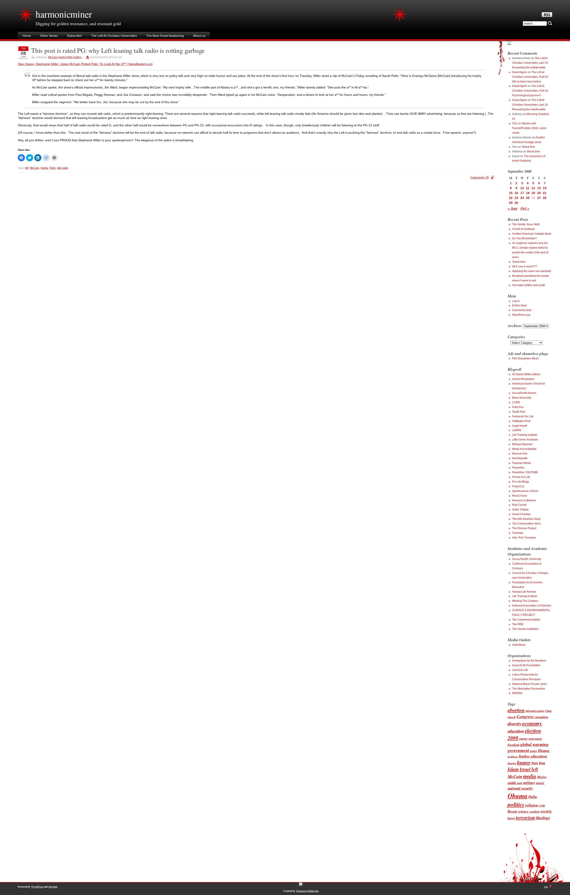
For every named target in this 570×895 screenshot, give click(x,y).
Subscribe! (74, 35)
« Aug (512, 208)
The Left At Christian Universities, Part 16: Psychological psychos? (530, 90)
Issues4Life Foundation (526, 665)
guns (533, 750)
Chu (514, 123)
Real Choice (519, 495)
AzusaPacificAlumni (524, 393)
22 (511, 198)
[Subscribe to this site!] (547, 16)
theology (543, 818)
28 (544, 198)
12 (533, 188)
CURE (516, 402)
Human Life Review (524, 591)
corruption (541, 717)
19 (533, 193)
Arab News (518, 644)
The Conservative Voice (526, 523)
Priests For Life (521, 477)
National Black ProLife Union (529, 684)
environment (535, 739)
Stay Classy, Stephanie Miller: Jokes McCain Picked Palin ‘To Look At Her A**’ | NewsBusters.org (85, 64)
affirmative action (534, 711)
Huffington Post (521, 421)
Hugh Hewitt (519, 425)
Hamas (544, 750)
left (26, 168)
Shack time (528, 146)
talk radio (62, 168)
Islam (513, 769)
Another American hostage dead (531, 233)
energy (523, 738)
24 (522, 198)
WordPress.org (521, 314)
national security (520, 788)
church (512, 717)
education (516, 731)
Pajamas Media (521, 463)
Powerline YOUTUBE (525, 472)
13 (539, 188)
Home (26, 35)
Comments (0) (479, 177)
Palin (69, 57)
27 (539, 198)
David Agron (519, 72)
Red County (519, 504)
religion (531, 805)
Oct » (525, 208)
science (523, 811)
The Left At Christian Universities (114, 35)
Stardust (52, 887)
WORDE (517, 693)
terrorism (525, 817)
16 (516, 193)
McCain (52, 57)
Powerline (518, 467)
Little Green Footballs (525, 439)
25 (527, 198)
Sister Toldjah (520, 509)
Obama (517, 795)
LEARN (516, 430)
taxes (511, 817)
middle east (515, 783)
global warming (534, 744)
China (548, 711)
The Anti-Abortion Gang (526, 518)
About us (199, 35)
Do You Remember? (524, 238)
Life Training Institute (524, 434)
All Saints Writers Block (526, 374)
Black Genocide (521, 397)
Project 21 (518, 486)
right (542, 805)
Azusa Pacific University (526, 559)
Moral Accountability (524, 449)
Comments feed (521, 310)
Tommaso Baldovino (307, 891)
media (62, 57)
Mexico (541, 777)
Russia (512, 811)
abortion (516, 710)
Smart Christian (521, 514)
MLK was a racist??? (524, 266)
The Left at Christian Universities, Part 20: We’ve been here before (530, 77)
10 (522, 188)
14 (544, 188)
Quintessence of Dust (525, 491)
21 (544, 193)
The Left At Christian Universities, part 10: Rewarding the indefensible (530, 63)
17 (522, 193)
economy (532, 723)
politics (77, 57)
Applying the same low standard (531, 271)
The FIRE (517, 624)
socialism (534, 811)
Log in (516, 301)
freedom (513, 744)
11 (527, 188)
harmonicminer (64, 14)
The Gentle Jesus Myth (526, 224)
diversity (514, 724)
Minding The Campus (525, 600)
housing (512, 763)
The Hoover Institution (525, 629)
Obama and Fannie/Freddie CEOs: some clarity (529, 128)
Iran (534, 762)
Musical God (519, 453)
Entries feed (519, 305)
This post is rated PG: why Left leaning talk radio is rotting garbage (118, 50)
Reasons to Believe (524, 500)
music (540, 782)
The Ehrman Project (524, 528)
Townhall (517, 533)
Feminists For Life (522, 416)
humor (524, 762)
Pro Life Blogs (520, 481)
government (518, 750)
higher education (533, 756)
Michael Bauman (522, 444)
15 (511, 193)
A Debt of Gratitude (523, 229)
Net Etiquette (520, 458)
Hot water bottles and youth (528, 285)
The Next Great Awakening (165, 35)
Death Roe (518, 411)
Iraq (542, 762)
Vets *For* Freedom (524, 537)
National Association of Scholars (531, 605)
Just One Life (520, 670)
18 (527, 193)
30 (516, 203)
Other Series (49, 35)
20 (539, 193)
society (546, 811)
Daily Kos (518, 407)
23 (516, 198)
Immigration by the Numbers (529, 660)
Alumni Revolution (523, 379)
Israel (525, 769)
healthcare (513, 756)
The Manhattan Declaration (528, 688)
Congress (525, 716)
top (546, 887)
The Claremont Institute (526, 619)
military (529, 782)
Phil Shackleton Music (525, 358)
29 (511, 203)
